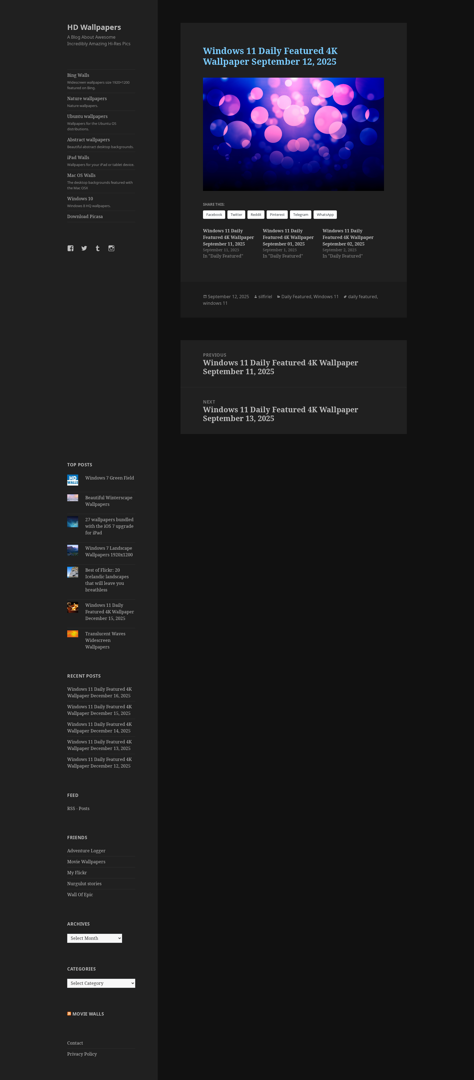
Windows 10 (89, 202)
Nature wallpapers (87, 101)
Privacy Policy (82, 1054)
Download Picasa (85, 216)
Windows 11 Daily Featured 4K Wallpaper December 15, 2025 (109, 611)
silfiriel (265, 297)
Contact (75, 1043)
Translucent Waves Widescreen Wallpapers (105, 640)
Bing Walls (98, 81)
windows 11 (215, 303)
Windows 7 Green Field (109, 478)
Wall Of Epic (80, 895)
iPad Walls (100, 160)
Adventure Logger (86, 851)
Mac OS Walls (100, 181)
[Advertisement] (101, 356)
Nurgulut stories (84, 884)
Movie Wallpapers (86, 862)
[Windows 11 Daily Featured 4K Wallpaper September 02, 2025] (352, 243)
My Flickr (77, 873)
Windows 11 (326, 297)
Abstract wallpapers (100, 143)
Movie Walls (88, 1014)
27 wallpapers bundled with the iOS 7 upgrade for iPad (109, 526)
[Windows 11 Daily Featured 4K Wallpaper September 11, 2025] (233, 243)
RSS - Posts (78, 808)
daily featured (362, 297)
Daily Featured (296, 297)
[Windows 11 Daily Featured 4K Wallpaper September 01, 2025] (293, 243)
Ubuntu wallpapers (91, 122)
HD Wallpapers (94, 27)
